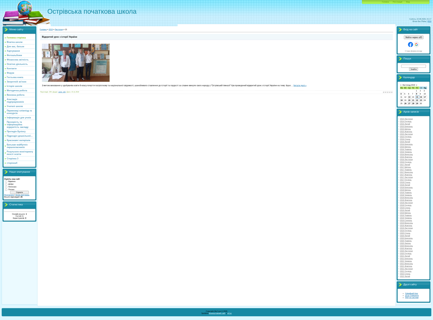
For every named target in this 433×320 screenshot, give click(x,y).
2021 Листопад (406, 269)
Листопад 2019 (408, 85)
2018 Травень (406, 192)
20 (409, 100)
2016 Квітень (405, 147)
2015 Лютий (405, 124)
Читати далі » (299, 85)
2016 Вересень (406, 154)
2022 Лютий (405, 276)
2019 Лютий (405, 210)
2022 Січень (405, 274)
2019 (51, 29)
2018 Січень (405, 182)
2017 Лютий (405, 165)
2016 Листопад (406, 159)
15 (417, 97)
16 (421, 97)
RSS (429, 21)
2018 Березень (406, 187)
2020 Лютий (405, 236)
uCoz (229, 313)
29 (417, 103)
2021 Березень (406, 259)
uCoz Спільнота (412, 295)
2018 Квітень (405, 190)
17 (425, 97)
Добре (11, 184)
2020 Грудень (406, 253)
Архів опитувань (22, 195)
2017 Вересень (406, 172)
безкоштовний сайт (217, 313)
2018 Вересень (406, 198)
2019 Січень (405, 208)
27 (409, 103)
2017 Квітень (405, 167)
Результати (9, 195)
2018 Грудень (406, 205)
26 (405, 103)
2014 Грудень (406, 121)
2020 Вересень (406, 246)
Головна (385, 2)
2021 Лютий (405, 256)
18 (402, 100)
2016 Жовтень (406, 157)
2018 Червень (406, 195)
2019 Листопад (406, 228)
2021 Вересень (406, 264)
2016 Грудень (406, 162)
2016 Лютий (405, 142)
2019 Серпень (406, 220)
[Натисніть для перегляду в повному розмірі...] (76, 81)
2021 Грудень (406, 271)
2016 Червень (406, 152)
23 (421, 100)
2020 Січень (405, 233)
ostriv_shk (62, 92)
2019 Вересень (406, 223)
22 (417, 100)
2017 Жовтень (406, 175)
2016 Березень (406, 144)
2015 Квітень (405, 129)
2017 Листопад (406, 177)
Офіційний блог (411, 293)
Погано (11, 189)
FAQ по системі (411, 297)
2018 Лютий (405, 185)
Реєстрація (397, 2)
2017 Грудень (406, 180)
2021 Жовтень (406, 266)
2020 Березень (406, 238)
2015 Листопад (406, 134)
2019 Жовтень (406, 226)
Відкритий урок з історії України (59, 37)
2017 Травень (406, 170)
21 (413, 100)
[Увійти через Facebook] (410, 44)
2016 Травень (406, 149)
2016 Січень (405, 139)
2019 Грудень (406, 231)
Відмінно (12, 181)
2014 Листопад (406, 119)
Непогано (12, 187)
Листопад (59, 29)
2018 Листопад (406, 203)
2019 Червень (406, 218)
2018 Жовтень (406, 200)
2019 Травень (406, 215)
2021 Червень (406, 261)
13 (409, 97)
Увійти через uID (413, 37)
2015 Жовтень (406, 132)
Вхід (408, 2)
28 (413, 103)
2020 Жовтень (406, 248)
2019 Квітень (405, 213)
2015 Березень (406, 126)
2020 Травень (406, 241)
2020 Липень (405, 243)
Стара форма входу (413, 51)
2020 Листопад (406, 251)
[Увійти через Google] (416, 44)
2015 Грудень (406, 137)
